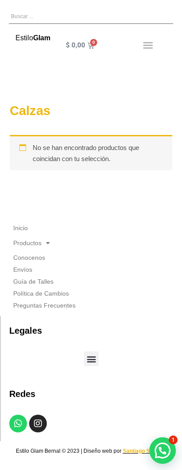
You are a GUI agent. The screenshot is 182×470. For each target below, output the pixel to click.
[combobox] (91, 16)
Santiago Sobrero (145, 451)
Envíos (22, 269)
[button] (148, 45)
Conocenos (29, 257)
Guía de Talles (33, 281)
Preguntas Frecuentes (44, 305)
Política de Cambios (41, 293)
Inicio (20, 227)
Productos (27, 243)
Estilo (32, 38)
